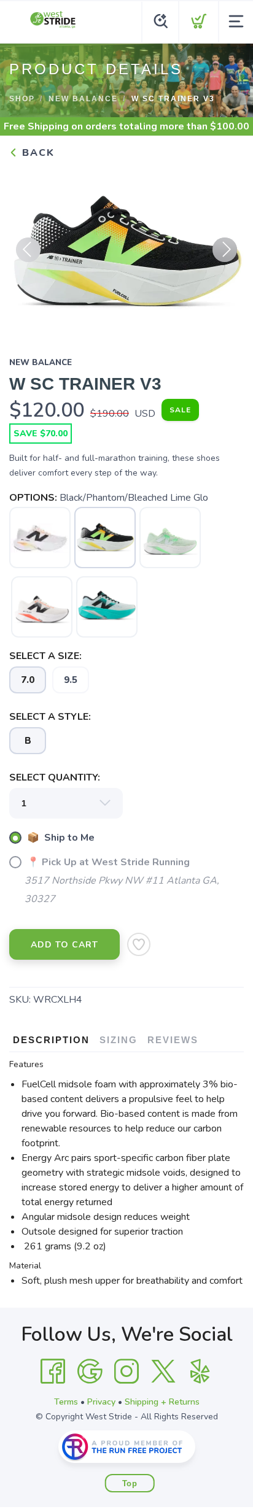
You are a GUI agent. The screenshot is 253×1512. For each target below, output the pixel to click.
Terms (66, 1402)
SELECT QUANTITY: (54, 777)
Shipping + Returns (162, 1402)
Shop (22, 98)
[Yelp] (200, 1371)
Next (224, 249)
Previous (28, 249)
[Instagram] (126, 1371)
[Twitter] (163, 1371)
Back (36, 153)
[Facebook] (52, 1371)
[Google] (89, 1371)
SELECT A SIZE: (45, 656)
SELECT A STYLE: (50, 716)
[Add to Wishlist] (138, 944)
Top (130, 1483)
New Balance (83, 98)
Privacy (101, 1402)
